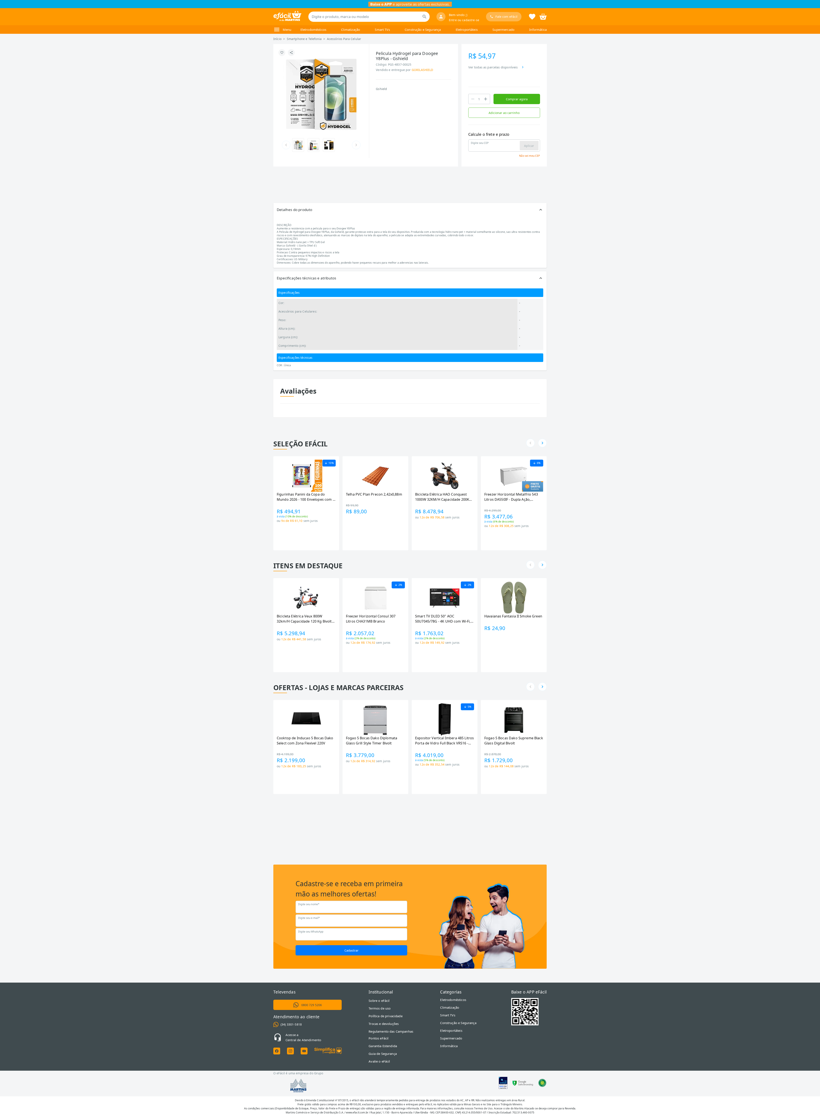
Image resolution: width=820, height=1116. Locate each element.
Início (277, 39)
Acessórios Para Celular (344, 39)
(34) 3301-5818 (291, 1024)
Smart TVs (382, 29)
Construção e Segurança (423, 29)
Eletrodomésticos (313, 29)
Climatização (350, 29)
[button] (410, 210)
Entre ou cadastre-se (464, 20)
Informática (538, 29)
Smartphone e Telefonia (304, 39)
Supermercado (503, 29)
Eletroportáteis (467, 29)
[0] (543, 16)
